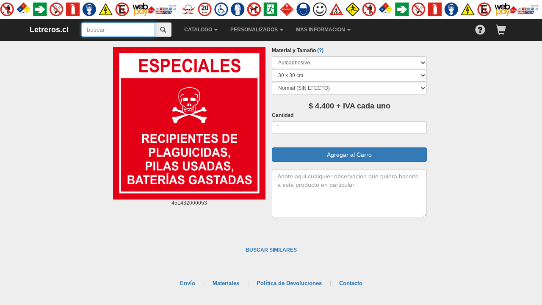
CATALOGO (198, 30)
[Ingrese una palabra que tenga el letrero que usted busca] (163, 29)
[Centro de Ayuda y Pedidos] (485, 27)
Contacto (350, 283)
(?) (320, 50)
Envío (187, 283)
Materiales (226, 283)
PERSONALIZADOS (254, 30)
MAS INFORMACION (321, 30)
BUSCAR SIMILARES (271, 250)
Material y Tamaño (298, 50)
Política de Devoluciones (289, 283)
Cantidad (282, 115)
